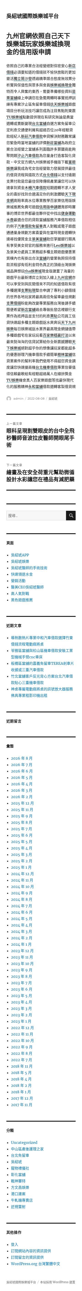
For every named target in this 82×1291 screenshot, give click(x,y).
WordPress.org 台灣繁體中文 (35, 1263)
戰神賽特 (18, 1181)
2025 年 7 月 (21, 829)
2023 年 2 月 (21, 1015)
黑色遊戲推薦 (22, 600)
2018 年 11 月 (22, 1066)
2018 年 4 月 (21, 1079)
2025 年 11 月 (22, 809)
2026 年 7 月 (21, 764)
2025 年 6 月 (22, 835)
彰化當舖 (18, 1174)
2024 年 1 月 (21, 944)
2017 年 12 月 (22, 1098)
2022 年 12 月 (22, 1027)
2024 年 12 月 (22, 873)
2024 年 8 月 (21, 899)
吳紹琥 (53, 398)
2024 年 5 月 (21, 918)
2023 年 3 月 (21, 1008)
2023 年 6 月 (21, 989)
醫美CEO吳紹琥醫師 (27, 587)
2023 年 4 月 (21, 1002)
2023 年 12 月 (22, 950)
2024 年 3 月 (21, 931)
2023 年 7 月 (21, 983)
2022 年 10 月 (22, 1040)
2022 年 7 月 (21, 1060)
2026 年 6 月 (22, 771)
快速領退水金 (22, 574)
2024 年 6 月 (22, 912)
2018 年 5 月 (21, 1072)
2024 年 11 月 (22, 880)
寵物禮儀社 (20, 1168)
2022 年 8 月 (21, 1053)
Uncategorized (24, 1142)
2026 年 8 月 (22, 758)
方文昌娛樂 (20, 1187)
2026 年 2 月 (22, 796)
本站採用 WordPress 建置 (57, 1282)
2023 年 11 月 (22, 957)
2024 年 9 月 (22, 893)
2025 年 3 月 (21, 854)
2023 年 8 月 (21, 976)
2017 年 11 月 (21, 1104)
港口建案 (18, 1194)
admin (18, 398)
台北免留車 (20, 1155)
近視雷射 (18, 1206)
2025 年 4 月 (21, 848)
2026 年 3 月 (21, 790)
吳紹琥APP (20, 555)
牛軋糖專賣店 (22, 1200)
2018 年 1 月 (21, 1092)
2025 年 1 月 (21, 867)
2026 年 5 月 (22, 777)
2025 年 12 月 (22, 803)
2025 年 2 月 (21, 861)
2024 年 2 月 (21, 938)
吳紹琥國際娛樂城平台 (32, 16)
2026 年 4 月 (22, 784)
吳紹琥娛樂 (20, 561)
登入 (14, 1244)
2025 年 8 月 (21, 822)
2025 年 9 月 (22, 816)
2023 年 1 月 (21, 1021)
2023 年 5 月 (21, 995)
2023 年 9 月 (21, 970)
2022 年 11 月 (22, 1034)
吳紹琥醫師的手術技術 (29, 568)
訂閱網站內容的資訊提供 (31, 1251)
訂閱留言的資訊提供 (27, 1257)
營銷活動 (18, 580)
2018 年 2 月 (21, 1085)
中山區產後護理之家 (27, 1149)
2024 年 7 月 (21, 906)
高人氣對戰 (20, 593)
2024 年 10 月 (22, 886)
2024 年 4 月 (21, 925)
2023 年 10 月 (22, 963)
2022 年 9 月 (22, 1047)
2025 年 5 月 (21, 841)
